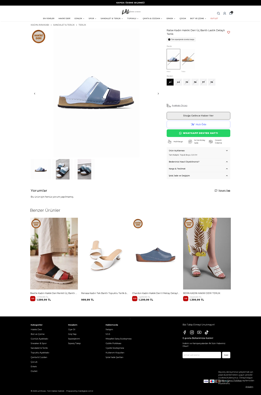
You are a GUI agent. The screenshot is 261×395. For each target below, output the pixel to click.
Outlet (34, 371)
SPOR (91, 18)
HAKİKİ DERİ (64, 18)
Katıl (226, 355)
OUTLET (214, 18)
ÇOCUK (183, 18)
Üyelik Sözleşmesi (115, 348)
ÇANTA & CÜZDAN (151, 18)
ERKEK (170, 18)
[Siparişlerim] (224, 13)
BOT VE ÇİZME (197, 18)
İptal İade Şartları (114, 357)
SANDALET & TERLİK (111, 18)
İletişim (109, 329)
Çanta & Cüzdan (39, 357)
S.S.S (108, 334)
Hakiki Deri (36, 329)
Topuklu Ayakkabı (40, 352)
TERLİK (82, 25)
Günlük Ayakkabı (39, 338)
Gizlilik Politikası (113, 343)
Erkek (34, 366)
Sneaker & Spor (39, 343)
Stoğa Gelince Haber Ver (198, 115)
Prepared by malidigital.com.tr (79, 391)
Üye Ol (71, 329)
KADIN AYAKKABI (40, 25)
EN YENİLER (48, 18)
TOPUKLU (131, 18)
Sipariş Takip (74, 343)
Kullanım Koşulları (115, 352)
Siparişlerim (74, 338)
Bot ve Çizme (38, 334)
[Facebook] (185, 332)
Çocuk (34, 362)
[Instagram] (192, 332)
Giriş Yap (72, 334)
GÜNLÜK (78, 18)
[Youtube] (199, 332)
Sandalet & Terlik (39, 348)
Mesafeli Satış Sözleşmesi (118, 338)
